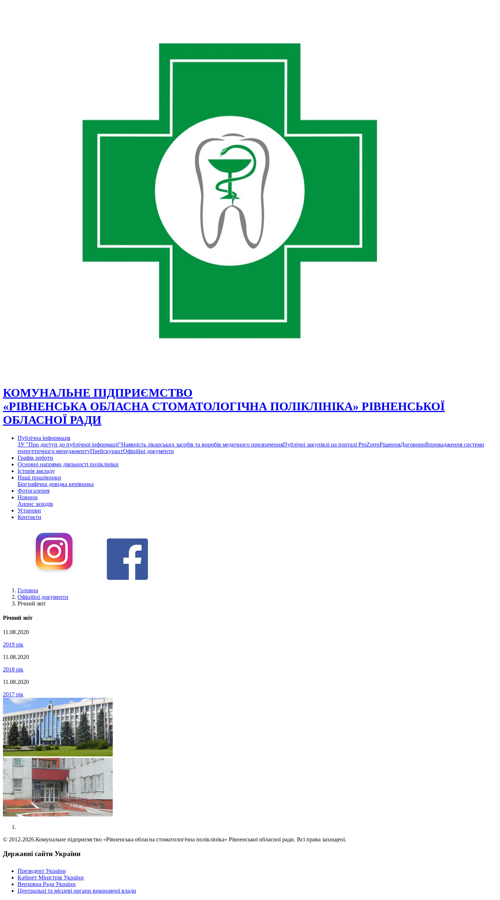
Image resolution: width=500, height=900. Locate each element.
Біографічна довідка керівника (56, 484)
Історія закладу (36, 471)
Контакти (29, 517)
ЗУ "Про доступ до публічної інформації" (69, 444)
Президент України (42, 871)
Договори (412, 444)
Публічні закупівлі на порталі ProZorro (331, 444)
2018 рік (13, 669)
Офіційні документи (148, 451)
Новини (28, 497)
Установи (29, 510)
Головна (28, 590)
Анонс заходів (35, 504)
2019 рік (13, 644)
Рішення (390, 444)
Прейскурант (106, 451)
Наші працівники (39, 477)
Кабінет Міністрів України (51, 877)
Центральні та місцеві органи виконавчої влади (77, 891)
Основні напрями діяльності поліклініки (68, 464)
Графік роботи (35, 458)
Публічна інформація (44, 438)
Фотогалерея (33, 491)
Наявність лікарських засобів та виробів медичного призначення (202, 444)
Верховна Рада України (47, 884)
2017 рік (13, 694)
